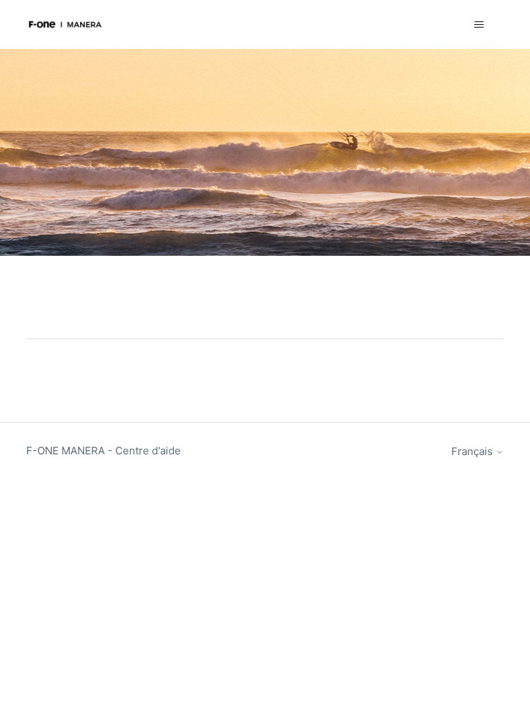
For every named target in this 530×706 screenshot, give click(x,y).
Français (473, 451)
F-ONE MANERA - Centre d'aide (103, 450)
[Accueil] (65, 24)
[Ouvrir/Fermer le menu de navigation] (479, 25)
